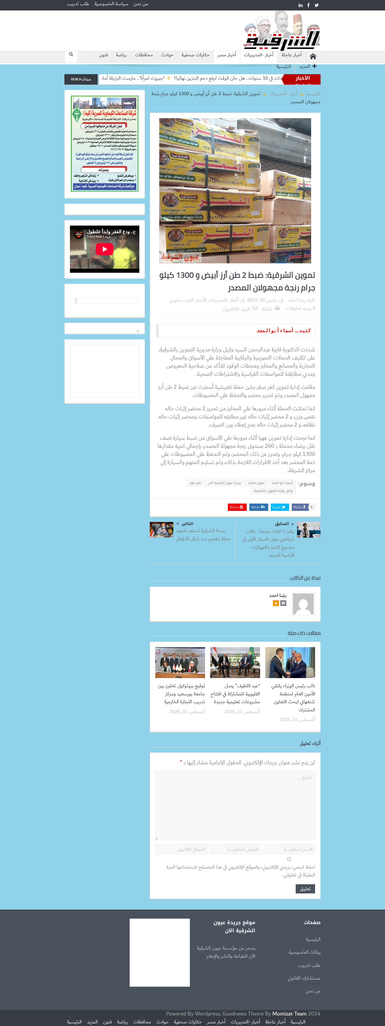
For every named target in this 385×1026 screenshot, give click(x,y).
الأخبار (201, 300)
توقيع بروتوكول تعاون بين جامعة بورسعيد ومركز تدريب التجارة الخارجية (181, 694)
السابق (282, 524)
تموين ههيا (256, 483)
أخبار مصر (227, 55)
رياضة (121, 55)
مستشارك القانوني (304, 978)
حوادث (167, 55)
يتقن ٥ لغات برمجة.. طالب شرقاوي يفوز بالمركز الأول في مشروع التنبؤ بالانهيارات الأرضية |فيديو (268, 543)
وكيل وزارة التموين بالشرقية (273, 491)
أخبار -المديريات (258, 55)
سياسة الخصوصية (111, 4)
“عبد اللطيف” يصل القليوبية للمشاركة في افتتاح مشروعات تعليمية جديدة (235, 694)
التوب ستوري (181, 300)
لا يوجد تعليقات (300, 308)
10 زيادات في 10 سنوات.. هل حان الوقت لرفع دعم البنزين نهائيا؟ (263, 78)
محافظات (144, 55)
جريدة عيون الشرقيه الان (224, 483)
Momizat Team (289, 1014)
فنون (103, 55)
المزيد (304, 67)
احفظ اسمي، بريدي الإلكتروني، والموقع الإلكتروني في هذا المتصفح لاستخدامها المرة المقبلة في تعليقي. (241, 871)
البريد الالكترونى (236, 309)
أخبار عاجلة (292, 55)
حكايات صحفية (196, 55)
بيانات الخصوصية (305, 952)
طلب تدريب (78, 4)
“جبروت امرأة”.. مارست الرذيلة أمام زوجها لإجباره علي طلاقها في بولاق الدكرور (125, 78)
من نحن (141, 4)
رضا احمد (296, 300)
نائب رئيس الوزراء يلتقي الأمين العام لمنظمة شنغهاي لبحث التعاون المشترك (293, 698)
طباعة (267, 309)
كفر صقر (195, 483)
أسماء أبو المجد (282, 483)
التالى (187, 524)
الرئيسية (283, 67)
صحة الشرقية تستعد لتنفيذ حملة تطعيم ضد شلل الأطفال (203, 535)
